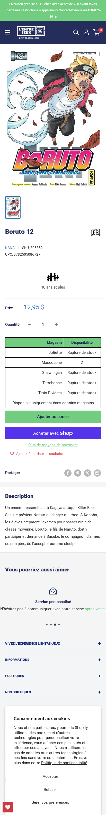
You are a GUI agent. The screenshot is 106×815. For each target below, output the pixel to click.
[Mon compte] (86, 32)
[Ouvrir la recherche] (76, 32)
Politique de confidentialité (64, 763)
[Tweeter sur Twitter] (87, 473)
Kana (10, 248)
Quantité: (13, 324)
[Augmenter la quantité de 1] (56, 324)
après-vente (95, 609)
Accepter (50, 776)
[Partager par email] (97, 473)
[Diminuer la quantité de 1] (29, 324)
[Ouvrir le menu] (7, 32)
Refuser (50, 789)
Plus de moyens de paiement (53, 445)
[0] (96, 32)
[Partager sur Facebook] (68, 473)
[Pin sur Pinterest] (77, 473)
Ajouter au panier (53, 416)
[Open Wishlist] (8, 807)
